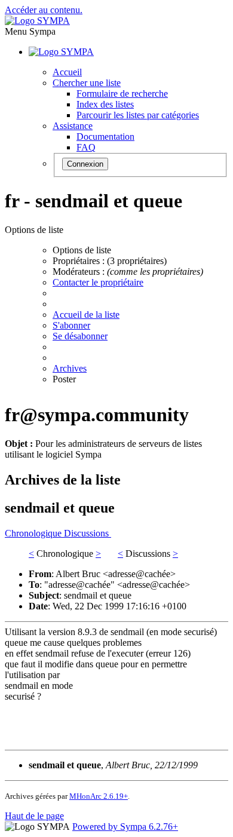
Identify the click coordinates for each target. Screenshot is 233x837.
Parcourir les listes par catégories (137, 115)
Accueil (67, 72)
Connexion (85, 164)
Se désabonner (80, 336)
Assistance (73, 126)
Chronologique (34, 533)
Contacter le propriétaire (98, 282)
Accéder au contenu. (43, 10)
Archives (70, 368)
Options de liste (82, 250)
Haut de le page (34, 816)
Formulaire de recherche (122, 93)
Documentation (105, 136)
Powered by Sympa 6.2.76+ (125, 826)
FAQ (86, 147)
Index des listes (105, 104)
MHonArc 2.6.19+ (98, 796)
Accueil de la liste (86, 314)
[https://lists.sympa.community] (37, 21)
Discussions (87, 533)
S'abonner (71, 325)
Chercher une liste (87, 83)
